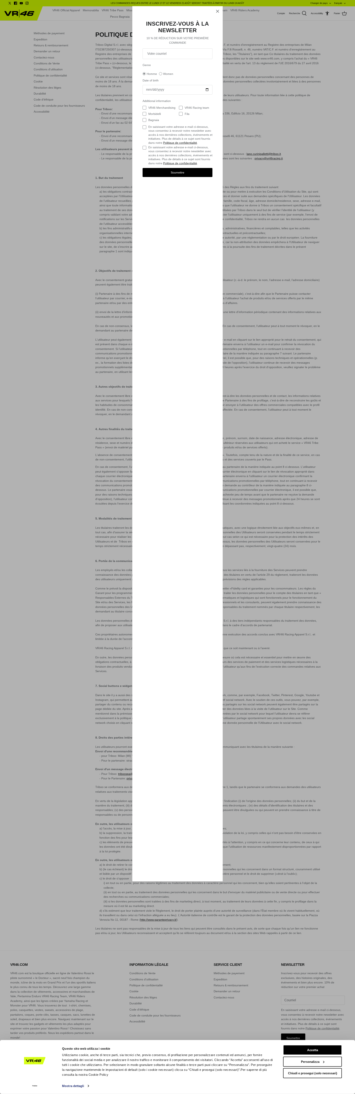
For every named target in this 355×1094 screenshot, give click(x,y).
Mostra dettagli (73, 1086)
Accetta (312, 1050)
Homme (152, 73)
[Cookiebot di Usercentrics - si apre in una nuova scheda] (35, 1086)
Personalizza (310, 1061)
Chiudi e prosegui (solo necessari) (312, 1073)
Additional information (157, 101)
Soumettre (177, 172)
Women (168, 73)
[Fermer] (217, 11)
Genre (147, 65)
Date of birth (151, 80)
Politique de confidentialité (180, 142)
